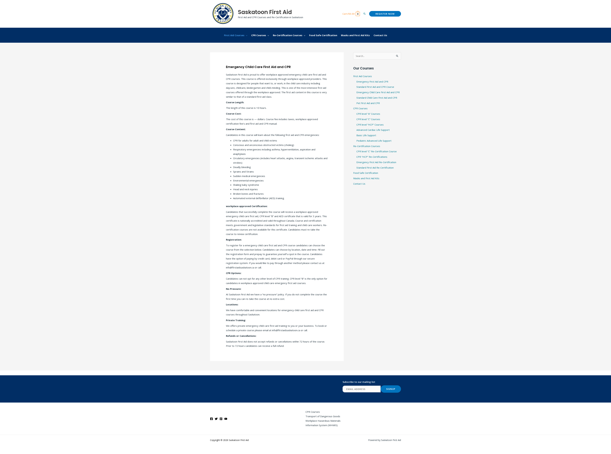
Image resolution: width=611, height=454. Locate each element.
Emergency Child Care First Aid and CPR (378, 92)
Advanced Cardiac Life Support (373, 129)
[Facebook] (211, 418)
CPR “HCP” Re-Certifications (371, 156)
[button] (364, 13)
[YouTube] (225, 418)
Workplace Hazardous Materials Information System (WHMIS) (323, 423)
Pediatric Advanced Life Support (373, 140)
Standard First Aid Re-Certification (375, 167)
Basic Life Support (366, 135)
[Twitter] (216, 418)
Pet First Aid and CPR (368, 103)
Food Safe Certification (365, 172)
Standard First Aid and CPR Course (375, 86)
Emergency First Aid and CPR (372, 81)
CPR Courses (360, 108)
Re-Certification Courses (366, 146)
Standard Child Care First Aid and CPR (376, 97)
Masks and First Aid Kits (366, 178)
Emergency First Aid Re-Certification (376, 162)
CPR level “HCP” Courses (370, 124)
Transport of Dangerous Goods (323, 416)
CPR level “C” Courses (368, 119)
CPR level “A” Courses (368, 113)
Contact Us (359, 183)
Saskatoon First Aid (265, 12)
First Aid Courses (362, 76)
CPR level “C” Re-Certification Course (376, 151)
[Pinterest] (221, 418)
